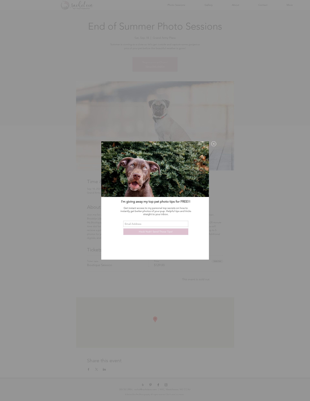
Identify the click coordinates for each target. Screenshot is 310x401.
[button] (213, 143)
